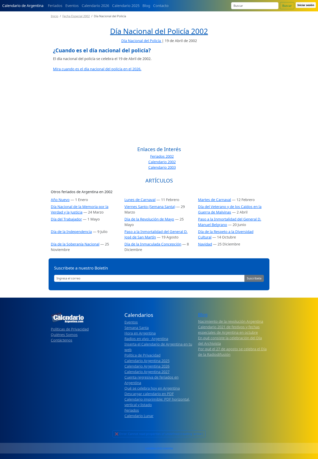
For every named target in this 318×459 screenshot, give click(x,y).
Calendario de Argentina (22, 5)
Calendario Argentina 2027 (146, 371)
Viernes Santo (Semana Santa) (149, 206)
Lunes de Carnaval (140, 199)
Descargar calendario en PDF (149, 393)
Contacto (161, 5)
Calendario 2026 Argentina (159, 448)
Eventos (72, 5)
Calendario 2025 (125, 5)
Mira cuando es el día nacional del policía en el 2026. (97, 68)
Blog (146, 5)
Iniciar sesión (305, 5)
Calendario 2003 (162, 167)
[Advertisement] (159, 101)
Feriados (55, 5)
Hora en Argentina (140, 333)
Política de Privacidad (142, 355)
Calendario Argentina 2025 (146, 360)
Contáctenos (61, 340)
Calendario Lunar (138, 415)
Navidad (205, 244)
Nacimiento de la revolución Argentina (230, 321)
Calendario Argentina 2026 (146, 366)
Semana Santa (136, 327)
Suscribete (254, 278)
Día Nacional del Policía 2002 (159, 31)
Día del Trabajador (66, 219)
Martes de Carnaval (214, 199)
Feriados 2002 (162, 156)
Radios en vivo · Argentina (146, 338)
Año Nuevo (60, 199)
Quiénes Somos (64, 334)
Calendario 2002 (162, 161)
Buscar (287, 6)
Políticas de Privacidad (70, 329)
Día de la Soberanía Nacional (75, 244)
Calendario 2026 (95, 5)
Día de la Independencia (71, 231)
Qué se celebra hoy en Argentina (152, 388)
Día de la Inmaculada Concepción (152, 244)
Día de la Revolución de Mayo (149, 219)
